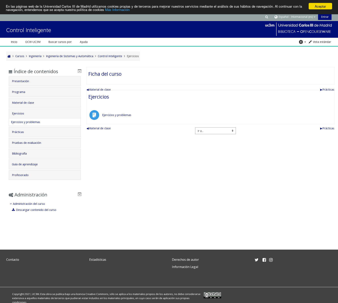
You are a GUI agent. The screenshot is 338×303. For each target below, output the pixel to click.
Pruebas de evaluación (26, 143)
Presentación (20, 81)
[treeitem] (45, 207)
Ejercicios (98, 96)
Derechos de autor (185, 259)
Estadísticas (97, 259)
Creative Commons (96, 294)
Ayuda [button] (84, 42)
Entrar (325, 17)
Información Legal (185, 267)
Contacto (12, 259)
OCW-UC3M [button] (32, 42)
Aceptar (320, 6)
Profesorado (20, 175)
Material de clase (98, 89)
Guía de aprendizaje (25, 164)
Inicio (14, 42)
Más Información (117, 9)
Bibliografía (19, 153)
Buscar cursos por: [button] (60, 42)
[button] (267, 17)
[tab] (45, 81)
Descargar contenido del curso (36, 210)
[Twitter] (10, 276)
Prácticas (327, 89)
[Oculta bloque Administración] (79, 194)
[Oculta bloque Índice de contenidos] (79, 71)
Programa (18, 92)
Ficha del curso (104, 73)
